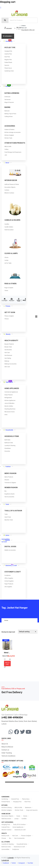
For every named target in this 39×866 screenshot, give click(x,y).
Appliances (9, 381)
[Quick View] (10, 659)
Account (9, 28)
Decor (7, 162)
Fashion (8, 466)
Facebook (5, 863)
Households (9, 430)
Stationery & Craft (11, 565)
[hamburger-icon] (36, 316)
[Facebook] (16, 731)
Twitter (13, 863)
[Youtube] (28, 731)
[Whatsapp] (10, 731)
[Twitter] (22, 731)
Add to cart (7, 663)
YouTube (30, 863)
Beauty (8, 334)
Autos (7, 535)
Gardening (9, 40)
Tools (7, 504)
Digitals (7, 540)
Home (6, 620)
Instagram (21, 863)
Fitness (8, 306)
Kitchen (8, 85)
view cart (24, 27)
